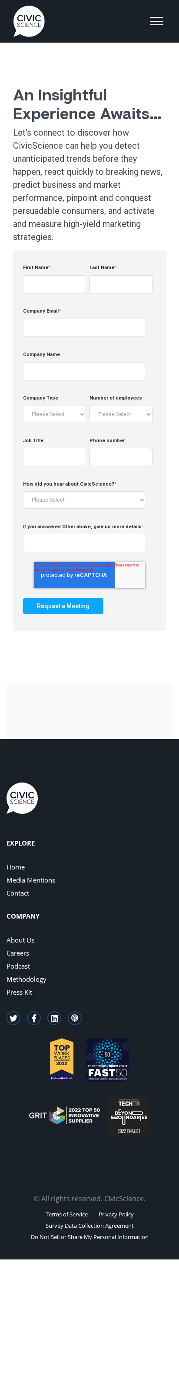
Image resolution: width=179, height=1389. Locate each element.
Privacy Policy (116, 1214)
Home (16, 867)
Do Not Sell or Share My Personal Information (90, 1237)
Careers (18, 953)
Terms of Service (67, 1214)
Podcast (18, 966)
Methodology (26, 979)
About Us (20, 940)
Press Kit (19, 992)
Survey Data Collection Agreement (90, 1225)
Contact (18, 893)
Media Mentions (31, 880)
